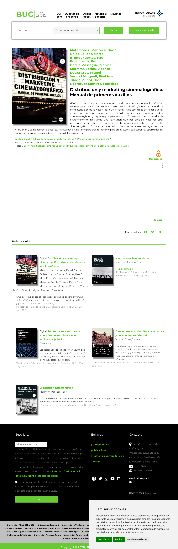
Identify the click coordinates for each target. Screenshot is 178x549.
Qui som (59, 15)
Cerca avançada (144, 30)
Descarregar (156, 159)
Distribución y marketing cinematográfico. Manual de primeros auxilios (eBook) (62, 262)
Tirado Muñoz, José (86, 80)
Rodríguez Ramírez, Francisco (94, 84)
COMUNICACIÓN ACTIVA (95, 139)
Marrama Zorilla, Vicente (90, 69)
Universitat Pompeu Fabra (47, 535)
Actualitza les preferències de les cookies (26, 2)
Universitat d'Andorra (73, 525)
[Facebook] (145, 232)
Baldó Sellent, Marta (86, 54)
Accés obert (87, 15)
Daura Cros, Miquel (85, 72)
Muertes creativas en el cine (132, 258)
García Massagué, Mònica (90, 65)
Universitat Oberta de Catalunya (61, 532)
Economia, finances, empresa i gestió (45, 145)
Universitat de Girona (36, 528)
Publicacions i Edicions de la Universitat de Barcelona (44, 139)
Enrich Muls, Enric (84, 61)
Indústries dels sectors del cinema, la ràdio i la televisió (98, 145)
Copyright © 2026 (73, 547)
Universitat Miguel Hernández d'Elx (23, 532)
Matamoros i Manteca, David (93, 50)
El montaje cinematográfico (56, 387)
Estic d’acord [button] (104, 539)
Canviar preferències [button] (137, 539)
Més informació (124, 268)
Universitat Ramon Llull (76, 535)
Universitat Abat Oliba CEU (20, 525)
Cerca (113, 30)
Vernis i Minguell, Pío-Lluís (91, 76)
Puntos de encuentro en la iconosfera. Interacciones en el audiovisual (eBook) (60, 335)
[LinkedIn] (160, 232)
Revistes (116, 13)
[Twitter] (152, 232)
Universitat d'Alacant (48, 525)
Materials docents (101, 15)
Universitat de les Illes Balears (65, 528)
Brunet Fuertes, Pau (86, 57)
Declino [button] (118, 539)
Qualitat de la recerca (72, 15)
